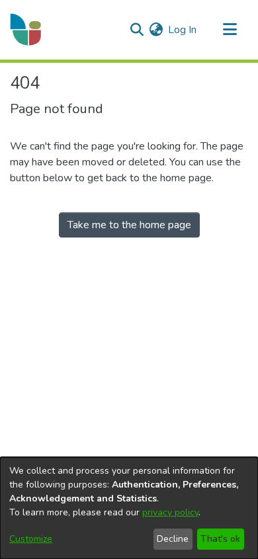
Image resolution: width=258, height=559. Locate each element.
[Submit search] (136, 30)
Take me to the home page (129, 225)
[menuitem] (156, 30)
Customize (30, 539)
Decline (173, 539)
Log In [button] (183, 29)
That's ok (220, 539)
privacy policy (170, 512)
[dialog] (129, 508)
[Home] (26, 29)
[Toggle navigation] (229, 29)
